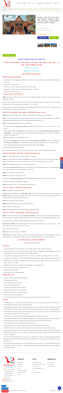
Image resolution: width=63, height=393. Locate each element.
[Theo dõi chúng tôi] (55, 391)
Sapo (26, 390)
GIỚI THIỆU (20, 364)
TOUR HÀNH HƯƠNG (22, 370)
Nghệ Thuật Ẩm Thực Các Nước (38, 364)
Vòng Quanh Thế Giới (36, 362)
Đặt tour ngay (43, 37)
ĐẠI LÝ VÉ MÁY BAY (22, 372)
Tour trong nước (50, 362)
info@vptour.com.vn (9, 380)
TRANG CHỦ (20, 362)
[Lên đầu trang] (59, 388)
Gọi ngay (54, 37)
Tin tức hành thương (36, 372)
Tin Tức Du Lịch (35, 366)
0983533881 (5, 391)
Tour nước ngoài (50, 364)
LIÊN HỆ (19, 374)
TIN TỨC (19, 366)
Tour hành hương (50, 366)
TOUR (19, 368)
